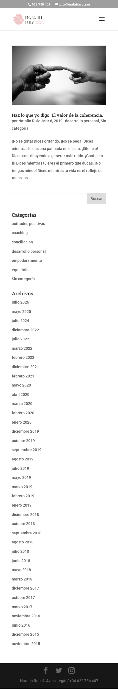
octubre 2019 (23, 440)
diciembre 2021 (25, 367)
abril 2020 (20, 394)
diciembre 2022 (25, 330)
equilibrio (20, 270)
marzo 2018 (22, 579)
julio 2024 (20, 320)
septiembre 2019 (26, 450)
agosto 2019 (22, 459)
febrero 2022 (23, 357)
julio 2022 (20, 339)
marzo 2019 (22, 487)
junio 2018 (21, 561)
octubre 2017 (23, 597)
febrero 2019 (23, 496)
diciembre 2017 (25, 588)
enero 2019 (22, 505)
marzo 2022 (22, 348)
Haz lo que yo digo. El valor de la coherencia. (57, 115)
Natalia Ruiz (29, 121)
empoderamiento (27, 260)
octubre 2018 (23, 523)
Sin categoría (23, 279)
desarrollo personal (82, 121)
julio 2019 (20, 468)
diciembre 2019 (25, 431)
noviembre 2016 (26, 616)
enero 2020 (22, 422)
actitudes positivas (28, 223)
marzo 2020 (22, 403)
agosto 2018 (22, 542)
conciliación (22, 242)
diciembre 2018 (25, 514)
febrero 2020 (23, 413)
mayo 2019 (21, 477)
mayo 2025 (21, 311)
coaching (20, 232)
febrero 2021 (23, 376)
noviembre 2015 (26, 643)
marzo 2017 (22, 607)
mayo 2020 (21, 385)
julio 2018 (20, 551)
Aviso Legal (56, 681)
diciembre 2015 (25, 634)
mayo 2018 (21, 570)
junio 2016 (21, 625)
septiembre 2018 (26, 533)
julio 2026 (20, 302)
